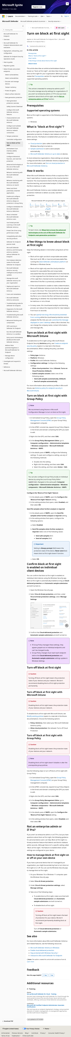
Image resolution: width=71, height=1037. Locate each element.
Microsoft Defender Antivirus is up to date (45, 154)
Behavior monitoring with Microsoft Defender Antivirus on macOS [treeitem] (14, 183)
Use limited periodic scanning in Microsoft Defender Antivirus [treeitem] (13, 225)
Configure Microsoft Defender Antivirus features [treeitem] (13, 112)
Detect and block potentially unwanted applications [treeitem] (13, 190)
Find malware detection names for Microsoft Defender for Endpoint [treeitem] (14, 262)
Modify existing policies (35, 716)
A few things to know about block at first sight (42, 61)
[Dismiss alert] (67, 3)
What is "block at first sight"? (37, 56)
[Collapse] (23, 26)
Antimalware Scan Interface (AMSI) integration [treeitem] (12, 151)
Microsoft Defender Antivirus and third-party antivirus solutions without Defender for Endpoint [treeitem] (14, 252)
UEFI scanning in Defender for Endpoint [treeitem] (14, 327)
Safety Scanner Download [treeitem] (14, 106)
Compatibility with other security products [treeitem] (14, 237)
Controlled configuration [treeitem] (14, 139)
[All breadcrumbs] (28, 27)
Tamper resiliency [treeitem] (10, 87)
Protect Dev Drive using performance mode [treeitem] (14, 232)
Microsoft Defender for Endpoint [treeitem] (11, 35)
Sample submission (37, 149)
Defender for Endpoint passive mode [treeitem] (14, 243)
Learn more (30, 962)
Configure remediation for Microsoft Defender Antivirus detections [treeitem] (15, 209)
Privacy (42, 1033)
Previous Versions (17, 1033)
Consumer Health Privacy (56, 1033)
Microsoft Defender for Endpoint (41, 28)
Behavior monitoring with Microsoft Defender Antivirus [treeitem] (14, 175)
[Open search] (62, 16)
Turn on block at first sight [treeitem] (13, 144)
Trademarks (15, 1036)
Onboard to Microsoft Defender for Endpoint (46, 956)
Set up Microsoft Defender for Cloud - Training (41, 994)
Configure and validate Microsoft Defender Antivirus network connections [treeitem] (14, 129)
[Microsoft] (3, 16)
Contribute (34, 1033)
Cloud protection (36, 143)
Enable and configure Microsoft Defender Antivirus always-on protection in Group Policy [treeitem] (15, 199)
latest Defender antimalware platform (52, 262)
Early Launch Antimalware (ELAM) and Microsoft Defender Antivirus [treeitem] (15, 340)
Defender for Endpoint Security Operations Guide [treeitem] (13, 58)
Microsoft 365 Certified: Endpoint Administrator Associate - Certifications (46, 1006)
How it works (32, 58)
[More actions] (68, 27)
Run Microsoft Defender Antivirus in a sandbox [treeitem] (14, 333)
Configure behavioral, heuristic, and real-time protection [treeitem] (14, 159)
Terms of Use (5, 1036)
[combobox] (12, 29)
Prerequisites (32, 53)
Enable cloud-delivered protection (42, 950)
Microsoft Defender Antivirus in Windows (44, 948)
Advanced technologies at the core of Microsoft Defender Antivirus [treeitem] (15, 167)
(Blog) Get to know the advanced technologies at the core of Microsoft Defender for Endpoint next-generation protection (47, 232)
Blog (26, 1033)
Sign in (66, 16)
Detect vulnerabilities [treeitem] (11, 75)
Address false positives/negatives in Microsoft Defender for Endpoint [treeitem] (12, 348)
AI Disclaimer (5, 1033)
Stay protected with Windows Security (43, 953)
